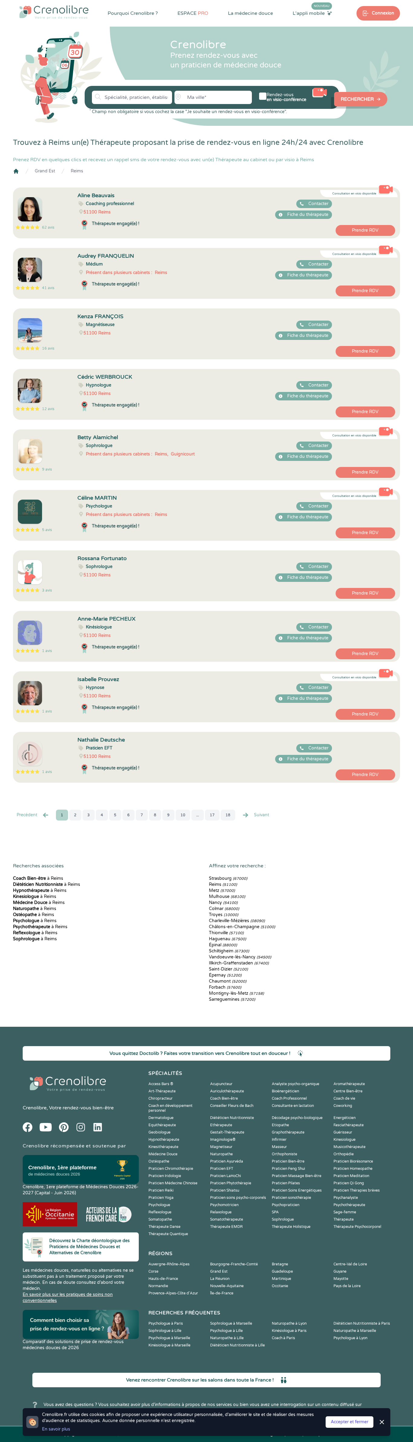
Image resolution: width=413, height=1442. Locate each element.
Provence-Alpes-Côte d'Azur (173, 1293)
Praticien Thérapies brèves (356, 1190)
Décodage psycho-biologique (297, 1118)
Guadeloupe (282, 1271)
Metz (222, 890)
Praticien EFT (221, 1168)
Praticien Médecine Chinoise (172, 1183)
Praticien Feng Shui (288, 1168)
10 (182, 815)
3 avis (47, 590)
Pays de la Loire (347, 1286)
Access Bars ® (160, 1084)
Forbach (225, 987)
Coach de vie (344, 1098)
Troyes (223, 914)
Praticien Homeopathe (352, 1168)
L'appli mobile (311, 13)
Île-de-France (221, 1293)
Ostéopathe (158, 1161)
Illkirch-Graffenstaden (239, 963)
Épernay (225, 975)
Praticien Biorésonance (353, 1161)
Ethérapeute (221, 1125)
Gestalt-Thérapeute (227, 1132)
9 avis (47, 469)
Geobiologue (159, 1132)
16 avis (48, 348)
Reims (77, 171)
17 (212, 815)
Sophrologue (283, 1219)
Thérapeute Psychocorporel (357, 1227)
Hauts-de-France (163, 1279)
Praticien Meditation (351, 1176)
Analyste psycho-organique (295, 1084)
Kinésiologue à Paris (289, 1331)
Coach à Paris (283, 1338)
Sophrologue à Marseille (231, 1323)
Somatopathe (160, 1219)
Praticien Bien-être (288, 1161)
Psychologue (159, 1205)
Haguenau (227, 938)
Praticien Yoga (161, 1198)
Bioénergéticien (285, 1091)
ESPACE (192, 13)
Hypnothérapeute (163, 1139)
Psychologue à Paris (165, 1323)
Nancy (223, 902)
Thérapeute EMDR (226, 1227)
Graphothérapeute (288, 1132)
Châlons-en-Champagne (242, 926)
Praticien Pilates (286, 1183)
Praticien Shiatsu (224, 1190)
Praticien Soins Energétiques (297, 1190)
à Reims (38, 878)
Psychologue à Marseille (169, 1338)
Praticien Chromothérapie (170, 1168)
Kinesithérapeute (163, 1147)
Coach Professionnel (289, 1098)
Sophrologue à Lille (164, 1331)
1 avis (47, 651)
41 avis (48, 288)
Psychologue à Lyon (350, 1338)
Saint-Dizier (228, 969)
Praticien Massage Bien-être (296, 1176)
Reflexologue (159, 1212)
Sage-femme (344, 1212)
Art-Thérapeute (162, 1091)
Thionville (226, 932)
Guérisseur (342, 1132)
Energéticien (344, 1118)
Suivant (261, 814)
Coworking (342, 1106)
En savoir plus (56, 1429)
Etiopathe (280, 1125)
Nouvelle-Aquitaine (227, 1286)
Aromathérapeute (349, 1084)
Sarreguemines (232, 999)
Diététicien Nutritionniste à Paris (361, 1323)
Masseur (279, 1147)
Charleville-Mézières (237, 920)
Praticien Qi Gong (348, 1183)
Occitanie (280, 1286)
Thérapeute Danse (164, 1227)
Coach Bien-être (224, 1098)
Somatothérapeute (226, 1219)
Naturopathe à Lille (227, 1338)
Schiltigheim (229, 951)
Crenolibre (35, 1108)
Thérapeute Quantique (168, 1234)
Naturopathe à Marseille (354, 1331)
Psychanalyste (345, 1198)
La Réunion (219, 1279)
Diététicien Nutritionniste (232, 1118)
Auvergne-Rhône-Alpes (169, 1264)
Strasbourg (228, 878)
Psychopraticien (285, 1205)
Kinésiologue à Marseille (169, 1345)
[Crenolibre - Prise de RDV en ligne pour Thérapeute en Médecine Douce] (54, 12)
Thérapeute (343, 1219)
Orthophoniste (284, 1154)
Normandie (158, 1286)
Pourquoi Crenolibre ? (133, 13)
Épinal (223, 945)
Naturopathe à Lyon (289, 1323)
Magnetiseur (221, 1147)
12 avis (48, 409)
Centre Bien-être (348, 1091)
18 (228, 815)
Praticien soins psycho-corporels (238, 1198)
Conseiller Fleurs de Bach (231, 1106)
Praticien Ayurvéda (226, 1161)
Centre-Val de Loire (350, 1264)
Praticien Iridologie (164, 1176)
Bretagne (280, 1264)
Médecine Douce (162, 1154)
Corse (153, 1271)
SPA (275, 1212)
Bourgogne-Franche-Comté (234, 1264)
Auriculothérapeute (227, 1091)
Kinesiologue (344, 1139)
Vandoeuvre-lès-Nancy (240, 957)
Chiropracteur (160, 1098)
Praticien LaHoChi (225, 1176)
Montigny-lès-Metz (236, 993)
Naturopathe (221, 1154)
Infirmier (279, 1139)
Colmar (224, 908)
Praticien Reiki (161, 1190)
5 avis (47, 530)
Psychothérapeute (349, 1205)
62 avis (48, 227)
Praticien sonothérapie (291, 1198)
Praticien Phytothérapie (230, 1183)
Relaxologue (221, 1212)
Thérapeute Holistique (291, 1227)
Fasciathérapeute (348, 1125)
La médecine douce (250, 13)
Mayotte (340, 1279)
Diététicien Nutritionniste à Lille (237, 1345)
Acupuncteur (221, 1084)
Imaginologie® (223, 1139)
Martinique (281, 1279)
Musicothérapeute (349, 1147)
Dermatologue (161, 1118)
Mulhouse (227, 896)
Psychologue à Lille (226, 1331)
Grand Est (45, 171)
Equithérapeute (162, 1125)
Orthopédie (343, 1154)
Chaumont (227, 981)
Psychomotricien (224, 1205)
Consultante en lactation (293, 1106)
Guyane (339, 1271)
